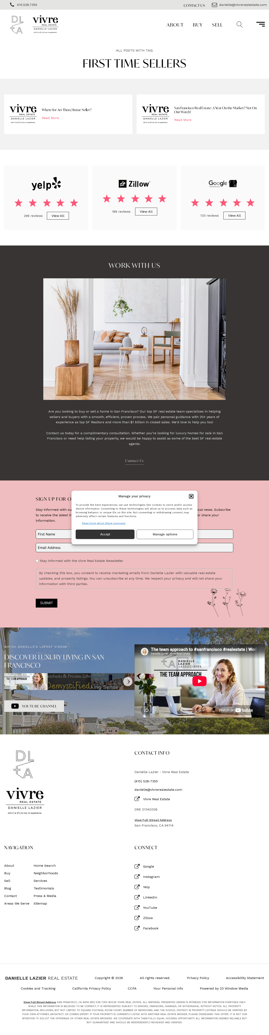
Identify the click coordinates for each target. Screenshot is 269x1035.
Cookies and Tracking (38, 988)
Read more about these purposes (103, 523)
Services (40, 880)
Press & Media (45, 896)
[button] (191, 496)
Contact (10, 896)
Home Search (45, 865)
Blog (7, 888)
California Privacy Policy (91, 988)
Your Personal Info (168, 988)
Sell (217, 25)
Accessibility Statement (245, 978)
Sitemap (40, 903)
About (175, 25)
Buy (198, 25)
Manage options (165, 534)
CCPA (132, 988)
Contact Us (194, 5)
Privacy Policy (198, 978)
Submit (46, 603)
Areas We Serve (16, 903)
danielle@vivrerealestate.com (158, 789)
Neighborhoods (46, 873)
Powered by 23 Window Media (224, 988)
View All (57, 216)
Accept (105, 534)
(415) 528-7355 (146, 781)
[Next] (127, 681)
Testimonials (44, 888)
